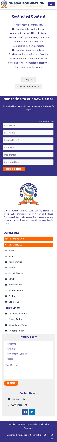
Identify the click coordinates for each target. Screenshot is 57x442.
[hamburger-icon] (51, 4)
